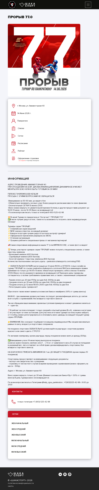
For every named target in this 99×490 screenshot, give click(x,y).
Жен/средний (18, 429)
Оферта (10, 486)
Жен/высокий (18, 435)
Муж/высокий (18, 452)
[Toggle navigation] (88, 5)
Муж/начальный (20, 440)
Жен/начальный (19, 423)
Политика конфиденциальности (21, 483)
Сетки (15, 414)
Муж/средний (18, 446)
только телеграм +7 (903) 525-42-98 (33, 402)
